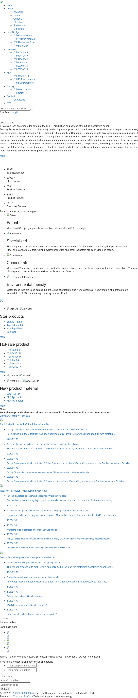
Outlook (17, 18)
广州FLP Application (24, 79)
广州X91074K (20, 65)
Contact (11, 96)
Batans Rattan (14, 321)
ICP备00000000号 (24, 693)
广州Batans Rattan (23, 35)
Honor (16, 15)
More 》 (4, 155)
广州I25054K (20, 62)
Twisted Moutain (15, 325)
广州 (15, 112)
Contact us (19, 99)
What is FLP (13, 393)
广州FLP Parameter (23, 82)
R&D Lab (18, 22)
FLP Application (15, 397)
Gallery (10, 86)
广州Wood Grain (22, 89)
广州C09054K (20, 52)
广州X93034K (20, 69)
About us (18, 11)
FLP (9, 72)
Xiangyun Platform (23, 696)
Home (10, 5)
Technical (25, 415)
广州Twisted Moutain (24, 38)
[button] (69, 162)
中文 (9, 103)
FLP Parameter (15, 400)
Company (5, 415)
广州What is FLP (22, 76)
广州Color (18, 92)
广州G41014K (20, 55)
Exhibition (18, 28)
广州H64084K (20, 59)
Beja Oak (11, 331)
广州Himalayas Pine (24, 42)
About (10, 8)
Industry (15, 415)
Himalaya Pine (14, 328)
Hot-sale (11, 49)
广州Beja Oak (20, 45)
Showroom (19, 25)
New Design (13, 32)
